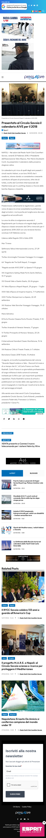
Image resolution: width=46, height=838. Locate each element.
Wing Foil (13, 714)
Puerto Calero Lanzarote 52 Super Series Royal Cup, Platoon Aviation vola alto (28, 483)
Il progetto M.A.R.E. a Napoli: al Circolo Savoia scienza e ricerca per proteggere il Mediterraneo (22, 666)
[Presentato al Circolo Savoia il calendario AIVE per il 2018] (14, 418)
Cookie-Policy (26, 807)
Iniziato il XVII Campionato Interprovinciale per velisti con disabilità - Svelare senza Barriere (28, 513)
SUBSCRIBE (15, 794)
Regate (12, 138)
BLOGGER (34, 473)
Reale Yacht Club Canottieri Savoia (15, 133)
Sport (6, 130)
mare (4, 658)
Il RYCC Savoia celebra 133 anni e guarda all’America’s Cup (20, 611)
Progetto (11, 658)
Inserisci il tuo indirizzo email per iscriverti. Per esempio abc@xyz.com (22, 777)
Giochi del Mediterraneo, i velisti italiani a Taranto (28, 528)
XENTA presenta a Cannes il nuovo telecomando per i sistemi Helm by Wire (21, 445)
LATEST (12, 473)
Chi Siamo (16, 807)
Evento (5, 138)
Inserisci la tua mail (13, 766)
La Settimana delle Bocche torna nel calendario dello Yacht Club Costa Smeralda (27, 544)
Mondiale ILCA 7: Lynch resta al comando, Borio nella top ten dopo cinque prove (26, 498)
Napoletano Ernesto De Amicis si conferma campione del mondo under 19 (20, 722)
